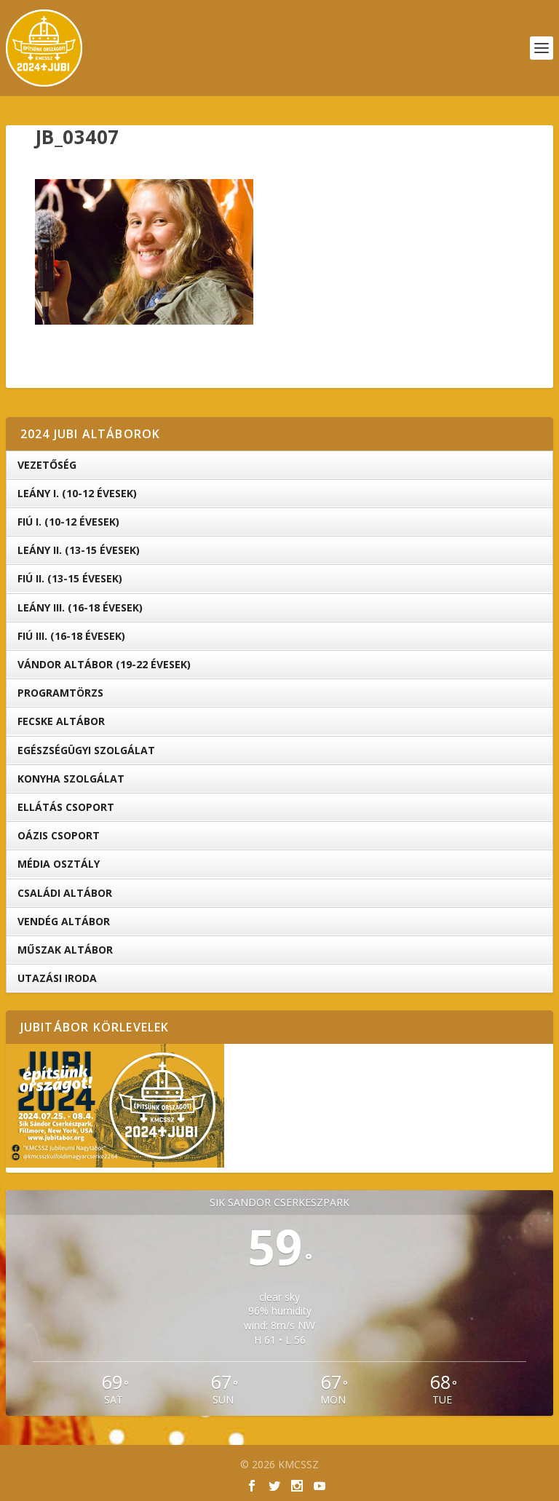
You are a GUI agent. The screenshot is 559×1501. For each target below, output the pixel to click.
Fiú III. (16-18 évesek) (71, 636)
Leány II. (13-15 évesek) (78, 550)
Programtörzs (60, 693)
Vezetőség (46, 465)
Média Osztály (58, 864)
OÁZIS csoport (58, 835)
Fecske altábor (61, 721)
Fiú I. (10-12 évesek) (68, 521)
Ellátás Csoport (65, 807)
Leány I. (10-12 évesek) (77, 493)
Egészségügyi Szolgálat (86, 750)
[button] (144, 252)
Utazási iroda (57, 978)
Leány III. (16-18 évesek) (80, 607)
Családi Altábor (64, 893)
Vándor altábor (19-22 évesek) (104, 664)
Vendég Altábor (63, 921)
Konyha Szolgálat (70, 778)
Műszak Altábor (65, 950)
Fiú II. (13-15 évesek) (69, 578)
